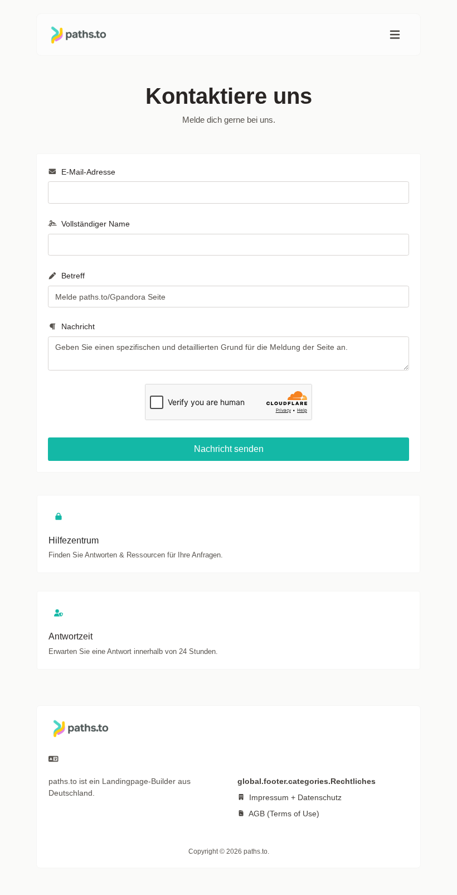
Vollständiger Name (94, 223)
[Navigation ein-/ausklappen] (394, 35)
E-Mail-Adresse (87, 171)
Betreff (72, 275)
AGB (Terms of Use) (283, 813)
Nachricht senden (229, 449)
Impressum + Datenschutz (294, 797)
